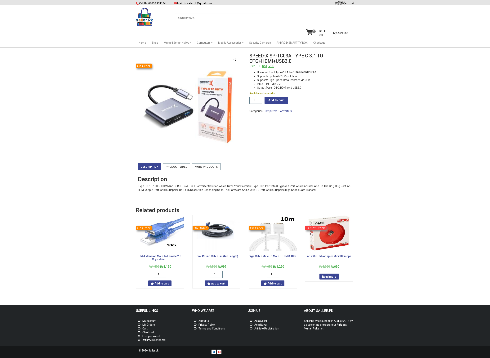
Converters (285, 111)
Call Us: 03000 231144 (152, 3)
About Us (204, 320)
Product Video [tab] (176, 166)
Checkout (319, 42)
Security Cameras (260, 42)
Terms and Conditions (211, 328)
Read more (329, 276)
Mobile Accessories (230, 42)
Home (142, 42)
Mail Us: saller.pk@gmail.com (194, 3)
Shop (155, 42)
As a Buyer (260, 324)
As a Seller (260, 320)
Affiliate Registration (266, 328)
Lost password (151, 336)
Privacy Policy (206, 324)
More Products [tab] (206, 166)
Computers (204, 42)
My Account (340, 32)
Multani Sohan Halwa (176, 42)
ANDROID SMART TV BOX (292, 42)
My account (149, 320)
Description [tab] (149, 166)
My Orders (148, 324)
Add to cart (276, 100)
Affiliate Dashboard (154, 340)
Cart (145, 328)
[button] (234, 59)
